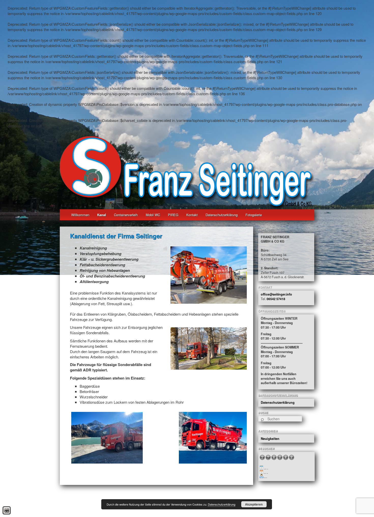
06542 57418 (276, 299)
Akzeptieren (254, 504)
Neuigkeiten (270, 438)
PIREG (173, 214)
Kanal (101, 214)
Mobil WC (153, 214)
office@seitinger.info (276, 294)
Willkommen (80, 214)
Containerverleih (126, 214)
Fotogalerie (254, 214)
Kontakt (192, 214)
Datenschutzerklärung (222, 214)
